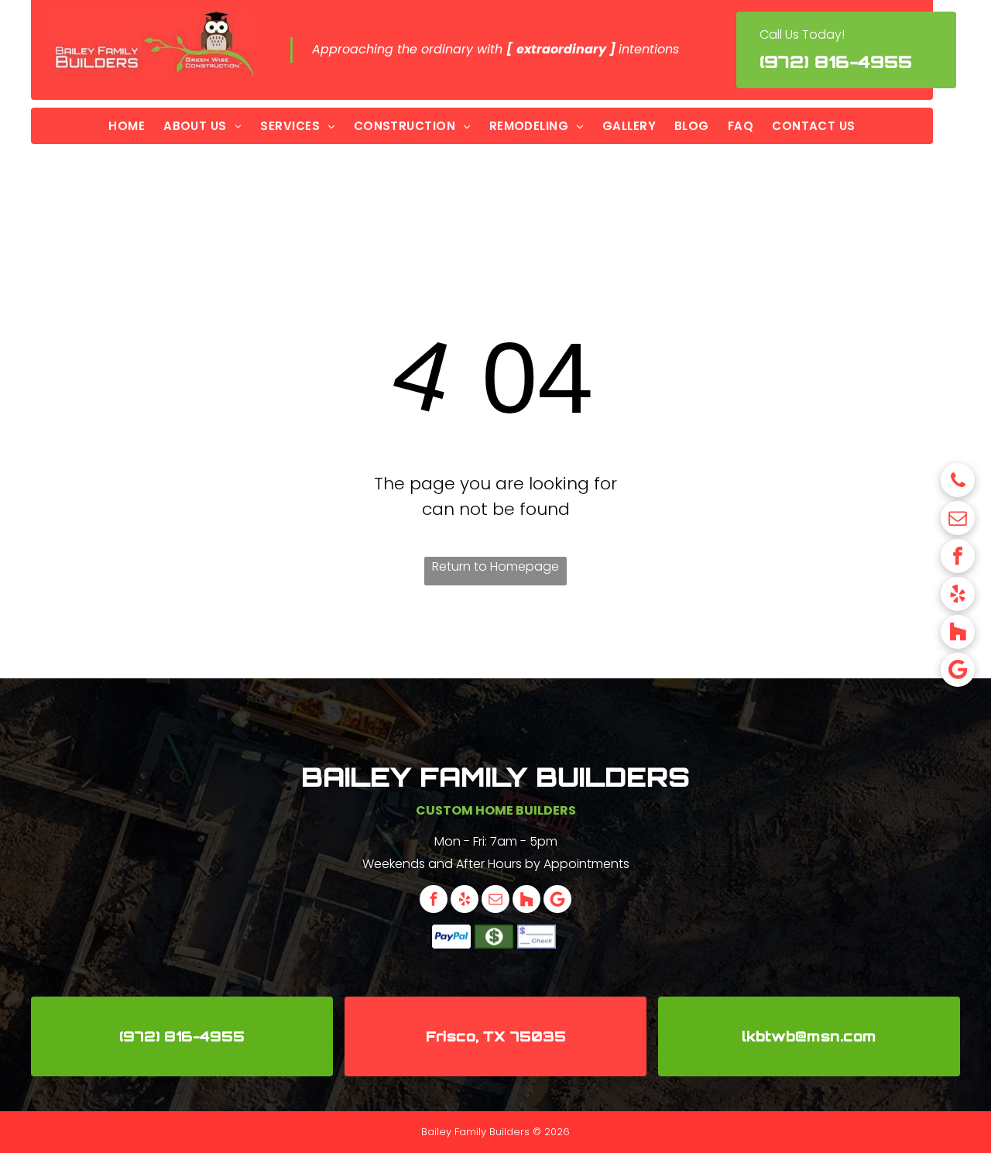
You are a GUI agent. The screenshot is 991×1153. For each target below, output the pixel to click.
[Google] (958, 672)
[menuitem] (126, 126)
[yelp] (958, 596)
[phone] (958, 482)
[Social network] (958, 634)
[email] (958, 520)
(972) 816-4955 (836, 61)
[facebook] (958, 558)
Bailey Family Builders (495, 776)
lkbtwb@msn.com (809, 1036)
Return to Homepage (495, 566)
